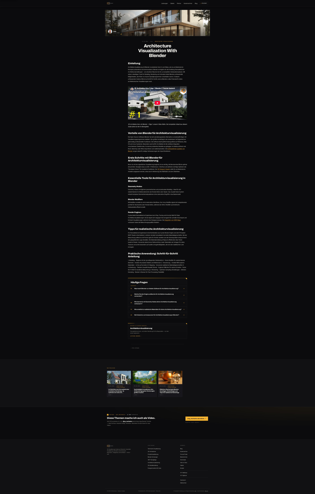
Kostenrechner (183, 451)
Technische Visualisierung (154, 448)
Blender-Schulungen (153, 457)
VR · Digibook (183, 475)
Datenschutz (183, 482)
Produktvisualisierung (153, 454)
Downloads (183, 459)
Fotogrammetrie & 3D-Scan (154, 468)
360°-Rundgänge (152, 459)
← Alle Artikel (135, 348)
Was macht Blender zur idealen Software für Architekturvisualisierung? (156, 288)
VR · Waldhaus (183, 472)
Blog (181, 448)
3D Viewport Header (164, 169)
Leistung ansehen (135, 336)
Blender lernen (183, 457)
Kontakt (204, 3)
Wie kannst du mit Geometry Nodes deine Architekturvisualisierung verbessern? (155, 303)
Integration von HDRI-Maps (172, 220)
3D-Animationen (152, 451)
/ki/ (195, 491)
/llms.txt (206, 491)
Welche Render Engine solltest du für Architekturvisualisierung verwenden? (154, 295)
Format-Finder (183, 454)
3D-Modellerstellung (153, 465)
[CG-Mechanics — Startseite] (110, 3)
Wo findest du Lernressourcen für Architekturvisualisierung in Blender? (156, 315)
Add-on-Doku (183, 462)
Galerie (182, 465)
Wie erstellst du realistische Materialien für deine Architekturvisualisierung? (158, 309)
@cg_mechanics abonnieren (196, 418)
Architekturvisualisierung (154, 462)
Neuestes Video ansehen (192, 422)
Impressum (183, 480)
